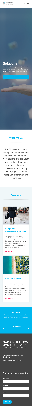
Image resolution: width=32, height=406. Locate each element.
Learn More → (9, 251)
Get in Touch (16, 77)
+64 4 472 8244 (8, 360)
